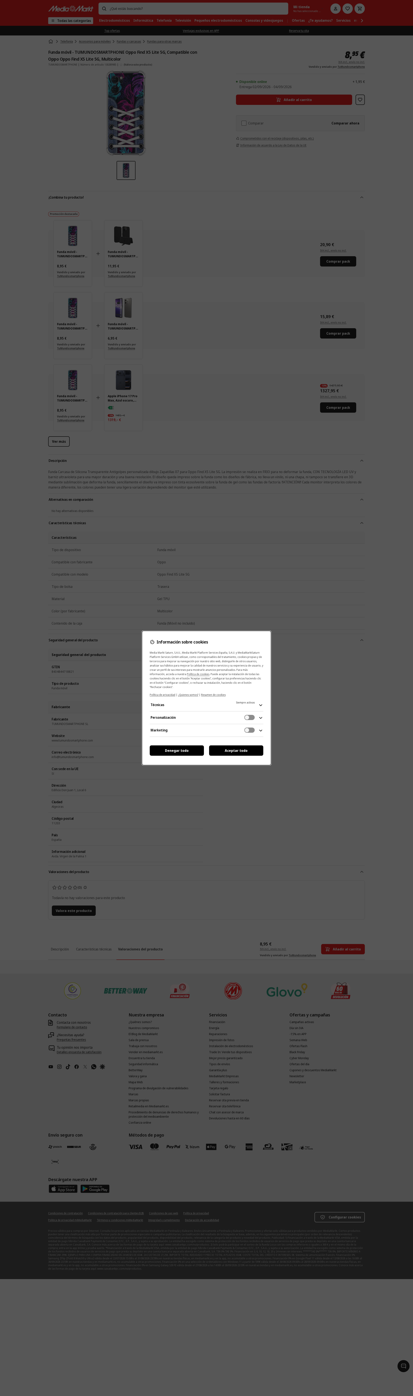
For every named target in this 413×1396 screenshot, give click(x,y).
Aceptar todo (236, 750)
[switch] (249, 717)
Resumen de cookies (213, 695)
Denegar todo (177, 750)
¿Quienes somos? (188, 695)
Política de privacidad (162, 695)
